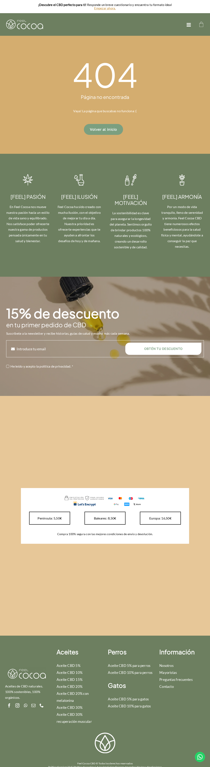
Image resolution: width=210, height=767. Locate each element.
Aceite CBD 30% (69, 707)
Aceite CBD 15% (69, 679)
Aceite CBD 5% (68, 665)
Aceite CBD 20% (69, 686)
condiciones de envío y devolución (129, 534)
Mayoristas (168, 672)
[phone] (42, 705)
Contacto (166, 686)
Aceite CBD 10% (69, 672)
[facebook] (9, 705)
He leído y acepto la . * (41, 366)
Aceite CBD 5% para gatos (128, 699)
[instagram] (17, 705)
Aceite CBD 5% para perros (129, 665)
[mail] (33, 705)
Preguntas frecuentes (176, 679)
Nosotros (166, 665)
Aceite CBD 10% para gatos (129, 706)
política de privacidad (54, 366)
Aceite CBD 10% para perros (130, 672)
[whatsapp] (25, 705)
